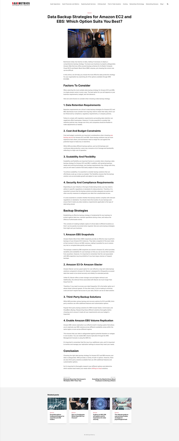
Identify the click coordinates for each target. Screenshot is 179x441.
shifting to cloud (96, 368)
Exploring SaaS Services (88, 4)
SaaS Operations (55, 4)
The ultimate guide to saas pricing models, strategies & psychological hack (121, 417)
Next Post (104, 379)
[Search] (167, 4)
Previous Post (74, 379)
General (90, 13)
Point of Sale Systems (114, 4)
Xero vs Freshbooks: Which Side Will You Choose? (78, 416)
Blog (161, 4)
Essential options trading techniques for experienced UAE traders (57, 417)
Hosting (125, 4)
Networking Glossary (152, 4)
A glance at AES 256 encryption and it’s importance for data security (99, 417)
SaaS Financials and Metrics (70, 4)
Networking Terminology (137, 4)
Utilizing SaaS (102, 4)
